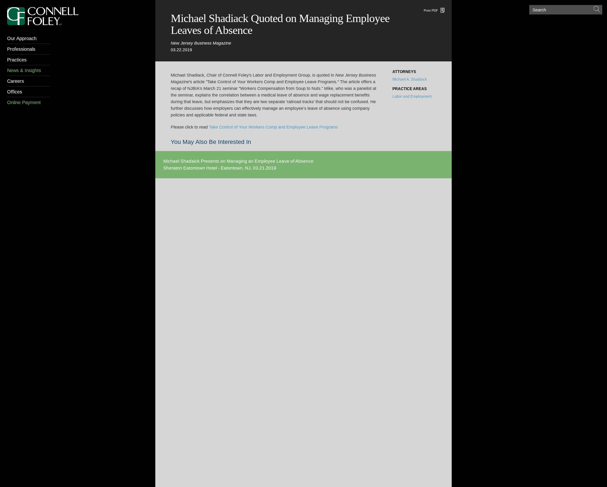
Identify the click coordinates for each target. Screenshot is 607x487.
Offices (14, 91)
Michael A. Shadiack (409, 79)
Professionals (21, 49)
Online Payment (24, 102)
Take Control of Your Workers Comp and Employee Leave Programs (273, 127)
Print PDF (431, 10)
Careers (15, 81)
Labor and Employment (412, 96)
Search (539, 10)
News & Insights (24, 70)
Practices (17, 59)
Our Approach (22, 38)
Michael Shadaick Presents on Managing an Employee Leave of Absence (238, 161)
